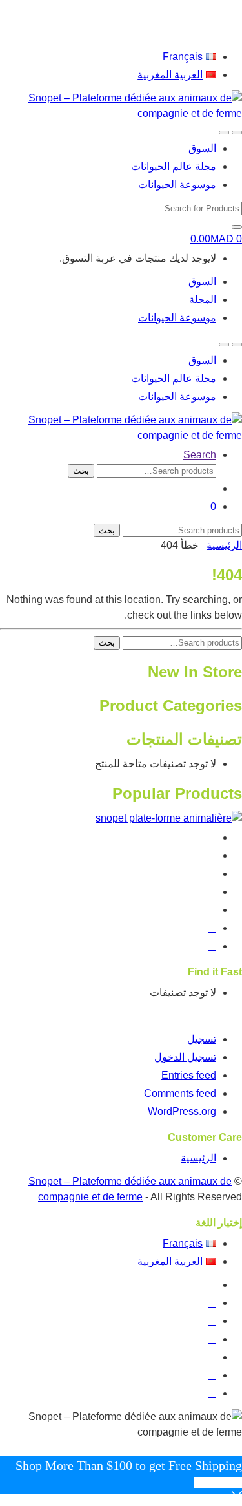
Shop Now (218, 1482)
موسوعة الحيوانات (177, 184)
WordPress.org (182, 1111)
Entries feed (188, 1075)
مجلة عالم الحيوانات (173, 166)
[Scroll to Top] (238, 1447)
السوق (202, 148)
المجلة (202, 299)
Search (199, 454)
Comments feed (180, 1093)
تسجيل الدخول (185, 1057)
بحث (81, 471)
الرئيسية (224, 545)
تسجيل (201, 1039)
